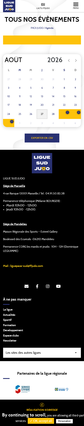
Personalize (64, 421)
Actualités (9, 315)
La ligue (7, 309)
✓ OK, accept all (41, 421)
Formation (9, 325)
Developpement (13, 330)
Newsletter (10, 340)
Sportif (7, 320)
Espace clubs (11, 335)
